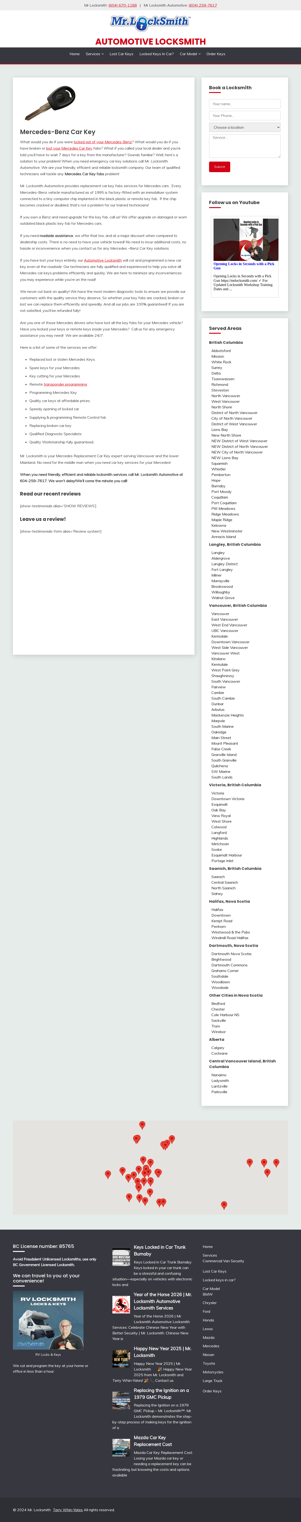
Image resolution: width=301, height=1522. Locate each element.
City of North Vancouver (231, 418)
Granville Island (224, 754)
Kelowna (218, 525)
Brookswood (222, 586)
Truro (215, 1026)
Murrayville (220, 580)
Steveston (220, 390)
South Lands (222, 777)
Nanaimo (218, 1075)
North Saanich (223, 888)
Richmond (219, 384)
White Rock (221, 362)
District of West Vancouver (234, 424)
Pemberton (220, 474)
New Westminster (226, 531)
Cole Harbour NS (225, 1014)
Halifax (217, 909)
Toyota (209, 1363)
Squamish (219, 463)
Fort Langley (222, 569)
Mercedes (211, 1346)
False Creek (221, 749)
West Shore (221, 821)
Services (93, 53)
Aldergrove (220, 558)
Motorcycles (213, 1372)
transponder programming (65, 384)
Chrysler (210, 1302)
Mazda (208, 1337)
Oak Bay (218, 810)
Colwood (218, 827)
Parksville (219, 1091)
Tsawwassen (222, 378)
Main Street (221, 737)
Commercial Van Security (223, 1261)
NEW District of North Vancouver (239, 446)
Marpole (218, 720)
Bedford (218, 1003)
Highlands (219, 838)
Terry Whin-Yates (68, 1509)
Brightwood (221, 959)
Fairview (218, 687)
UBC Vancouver (224, 630)
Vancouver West (225, 653)
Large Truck (212, 1380)
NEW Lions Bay (224, 457)
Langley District (224, 564)
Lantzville (219, 1086)
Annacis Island (223, 536)
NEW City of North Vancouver (237, 452)
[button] (172, 1139)
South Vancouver (225, 681)
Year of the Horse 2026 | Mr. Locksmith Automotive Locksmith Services (163, 1301)
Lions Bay (219, 429)
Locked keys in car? (156, 53)
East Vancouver (224, 619)
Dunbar (217, 703)
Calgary (217, 1047)
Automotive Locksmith (150, 41)
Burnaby (218, 486)
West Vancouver (225, 401)
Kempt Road (221, 920)
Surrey (216, 367)
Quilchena (219, 765)
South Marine (222, 726)
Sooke (216, 849)
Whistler (218, 469)
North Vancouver (225, 395)
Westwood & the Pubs (230, 932)
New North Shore (226, 435)
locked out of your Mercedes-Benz (103, 141)
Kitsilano (218, 658)
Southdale (219, 976)
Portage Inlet (222, 860)
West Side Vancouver (229, 647)
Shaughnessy (222, 675)
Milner (216, 575)
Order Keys (215, 53)
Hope (216, 480)
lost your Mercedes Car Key (69, 148)
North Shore (221, 407)
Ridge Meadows (225, 514)
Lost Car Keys (121, 53)
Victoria (217, 793)
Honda (208, 1320)
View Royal (221, 815)
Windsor (218, 1031)
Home (75, 53)
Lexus (208, 1328)
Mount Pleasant (224, 743)
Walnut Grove (223, 597)
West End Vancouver (229, 625)
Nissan (208, 1354)
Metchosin (220, 843)
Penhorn (218, 926)
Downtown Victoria (227, 798)
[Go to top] (288, 1510)
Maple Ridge (221, 519)
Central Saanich (224, 882)
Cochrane (219, 1053)
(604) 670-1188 (122, 5)
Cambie (217, 692)
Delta (216, 373)
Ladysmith (220, 1080)
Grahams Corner (225, 970)
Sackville (218, 1020)
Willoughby (220, 592)
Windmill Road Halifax (230, 937)
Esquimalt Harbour (226, 855)
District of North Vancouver (234, 412)
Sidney (217, 893)
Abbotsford (221, 350)
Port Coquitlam (224, 502)
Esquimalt (219, 804)
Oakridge (218, 732)
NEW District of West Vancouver (239, 440)
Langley (218, 552)
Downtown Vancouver (230, 641)
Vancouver (220, 613)
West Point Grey (225, 670)
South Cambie (223, 698)
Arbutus (218, 709)
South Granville (224, 760)
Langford (219, 832)
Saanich (218, 876)
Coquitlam (219, 497)
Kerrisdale (219, 636)
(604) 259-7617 (203, 5)
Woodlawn (220, 982)
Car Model (188, 53)
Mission (217, 356)
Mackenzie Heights (227, 715)
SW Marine (220, 771)
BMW (208, 1294)
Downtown (221, 915)
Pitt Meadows (223, 508)
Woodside (220, 987)
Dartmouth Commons (229, 965)
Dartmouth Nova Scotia (231, 953)
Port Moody (221, 491)
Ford (206, 1311)
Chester (218, 1009)
